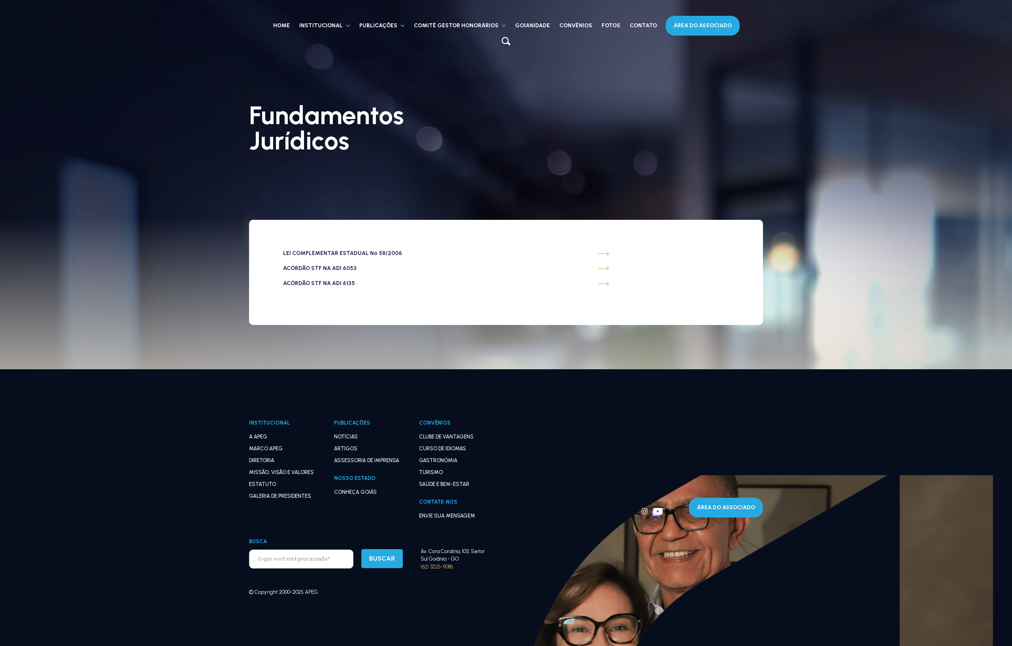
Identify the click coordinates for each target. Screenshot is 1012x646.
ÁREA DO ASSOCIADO (726, 507)
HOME (281, 25)
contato (643, 25)
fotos (611, 25)
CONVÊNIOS (575, 25)
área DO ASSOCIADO (703, 25)
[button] (325, 26)
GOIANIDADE (532, 25)
